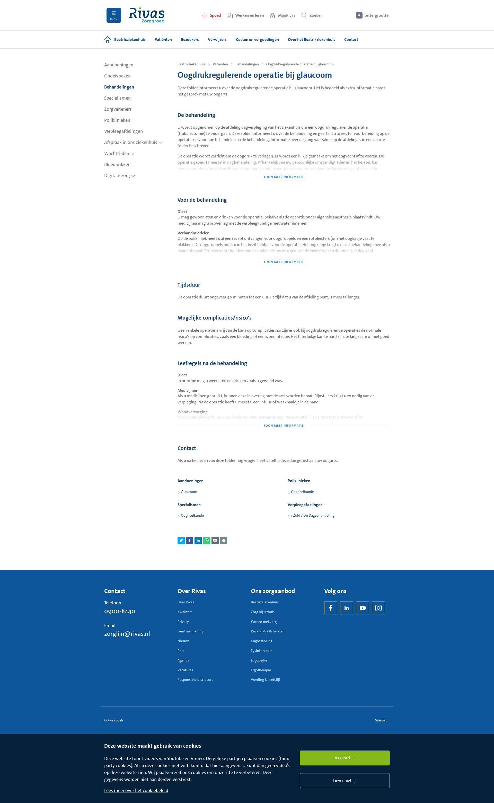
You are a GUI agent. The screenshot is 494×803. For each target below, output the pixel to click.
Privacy (183, 621)
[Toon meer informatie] (284, 166)
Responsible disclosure (195, 679)
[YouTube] (362, 608)
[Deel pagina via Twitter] (181, 540)
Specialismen (117, 98)
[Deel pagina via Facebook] (189, 540)
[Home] (146, 15)
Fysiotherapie (261, 650)
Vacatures (185, 670)
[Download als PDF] (223, 540)
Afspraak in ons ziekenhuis (131, 142)
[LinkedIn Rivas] (346, 608)
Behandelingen (119, 87)
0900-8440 (119, 611)
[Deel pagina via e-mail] (215, 540)
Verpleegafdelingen (123, 131)
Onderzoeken (117, 76)
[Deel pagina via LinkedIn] (198, 540)
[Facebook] (330, 608)
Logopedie (259, 660)
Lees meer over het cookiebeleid (136, 790)
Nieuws (183, 641)
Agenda (183, 660)
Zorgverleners (118, 109)
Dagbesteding (261, 641)
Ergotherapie (261, 670)
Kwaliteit (185, 612)
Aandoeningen (118, 65)
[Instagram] (378, 608)
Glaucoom (189, 491)
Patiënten (220, 64)
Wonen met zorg (264, 621)
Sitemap (381, 720)
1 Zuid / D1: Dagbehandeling (312, 515)
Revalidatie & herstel (267, 631)
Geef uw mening (190, 631)
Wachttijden (117, 153)
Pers (181, 650)
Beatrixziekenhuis (191, 64)
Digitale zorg (117, 175)
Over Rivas (186, 602)
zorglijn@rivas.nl (127, 634)
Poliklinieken (117, 120)
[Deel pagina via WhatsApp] (206, 540)
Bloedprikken (117, 164)
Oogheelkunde (302, 491)
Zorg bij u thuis (263, 612)
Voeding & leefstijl (265, 679)
